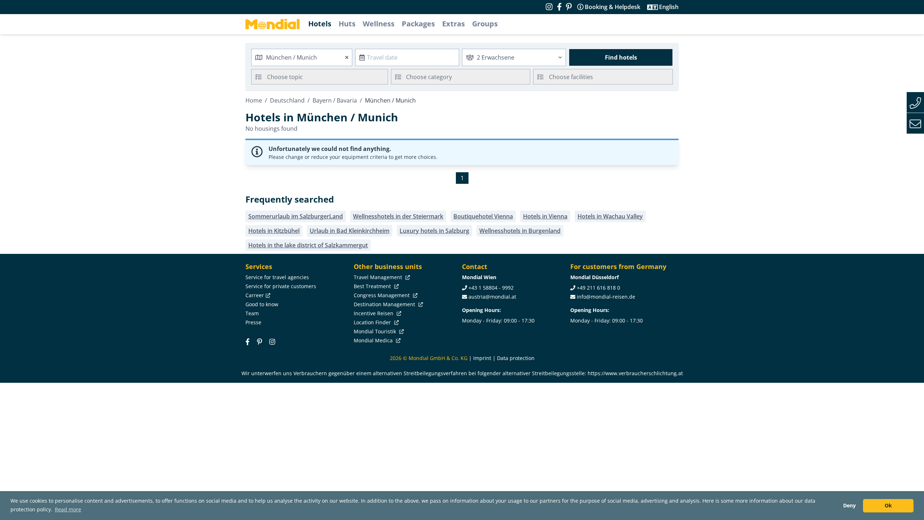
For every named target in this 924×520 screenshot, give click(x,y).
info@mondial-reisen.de (606, 296)
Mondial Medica (374, 340)
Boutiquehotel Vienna (483, 216)
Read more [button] (68, 509)
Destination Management (385, 304)
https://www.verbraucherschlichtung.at (635, 373)
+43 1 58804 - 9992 (491, 287)
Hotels (319, 24)
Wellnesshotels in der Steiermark (398, 216)
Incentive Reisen (374, 313)
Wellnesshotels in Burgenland (520, 231)
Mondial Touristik (375, 331)
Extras (453, 24)
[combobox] (301, 57)
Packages (418, 24)
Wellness (379, 24)
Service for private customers (280, 286)
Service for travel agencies (277, 277)
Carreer (254, 295)
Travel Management (379, 277)
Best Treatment (373, 286)
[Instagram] (272, 341)
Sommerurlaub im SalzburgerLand (295, 216)
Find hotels (621, 57)
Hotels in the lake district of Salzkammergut (308, 245)
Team (252, 313)
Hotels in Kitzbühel (274, 231)
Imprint (482, 358)
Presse (253, 322)
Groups (485, 24)
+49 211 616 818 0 (598, 287)
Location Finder (373, 322)
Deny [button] (849, 505)
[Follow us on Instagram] (549, 7)
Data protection (516, 358)
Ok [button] (888, 505)
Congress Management (382, 295)
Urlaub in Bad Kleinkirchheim (349, 231)
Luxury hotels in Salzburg (434, 231)
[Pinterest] (569, 7)
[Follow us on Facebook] (559, 7)
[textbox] (460, 75)
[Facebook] (247, 341)
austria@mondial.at (492, 296)
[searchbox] (328, 76)
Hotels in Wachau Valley (610, 216)
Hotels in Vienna (545, 216)
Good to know (261, 304)
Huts (347, 24)
